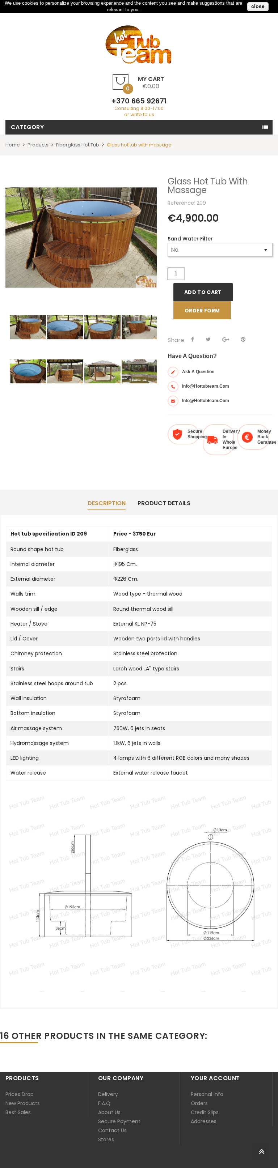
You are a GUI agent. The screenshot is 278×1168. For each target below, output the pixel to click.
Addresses (203, 1121)
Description (107, 503)
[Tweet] (208, 339)
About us (109, 1112)
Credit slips (205, 1112)
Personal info (207, 1094)
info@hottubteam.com (205, 386)
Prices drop (19, 1094)
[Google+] (226, 339)
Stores (106, 1139)
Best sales (18, 1112)
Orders (199, 1103)
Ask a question (198, 371)
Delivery (108, 1094)
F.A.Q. (104, 1103)
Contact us (112, 1130)
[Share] (192, 339)
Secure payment (119, 1121)
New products (22, 1103)
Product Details (164, 503)
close (258, 6)
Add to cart (203, 292)
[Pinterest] (243, 339)
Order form (202, 310)
